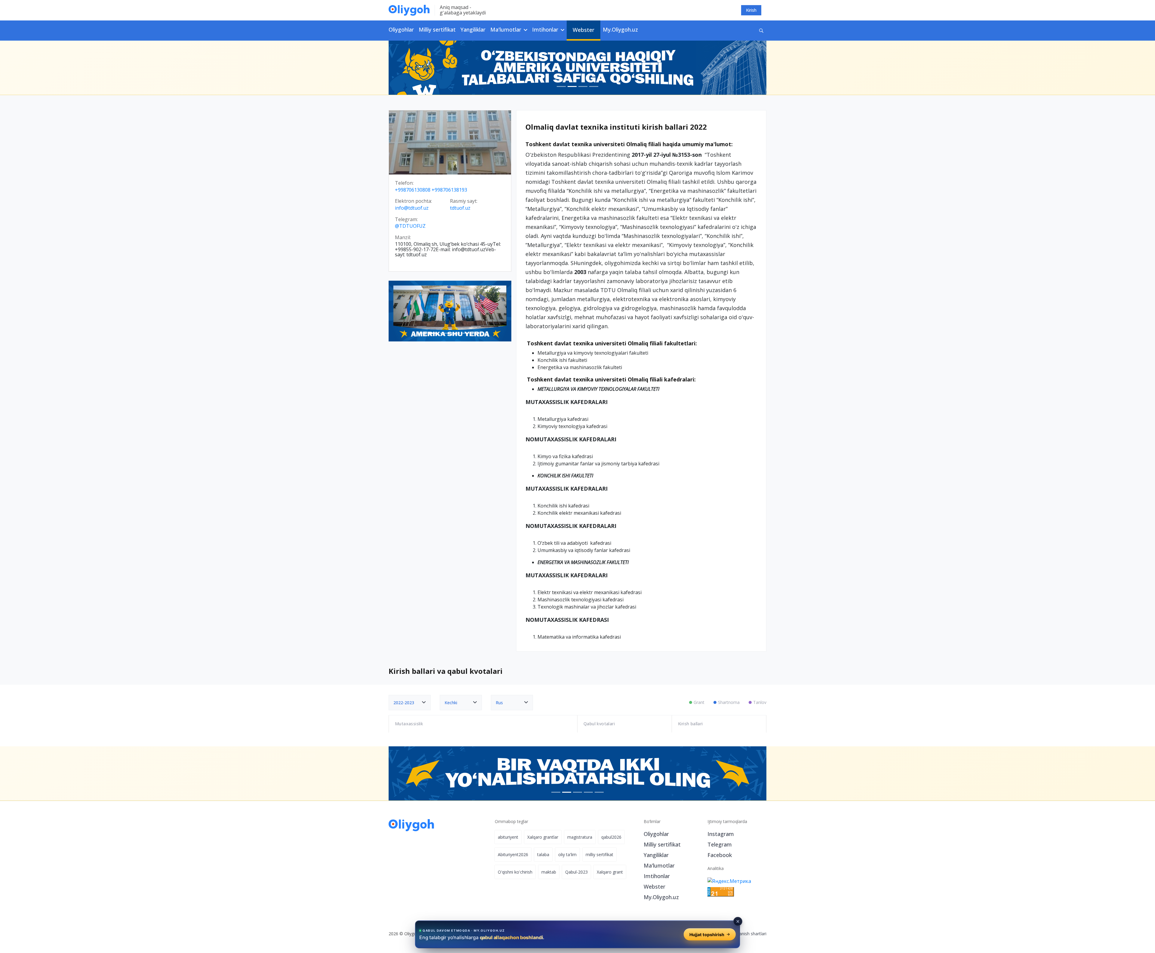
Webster (583, 29)
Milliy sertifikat (437, 29)
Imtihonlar (657, 876)
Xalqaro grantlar (542, 837)
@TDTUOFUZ (410, 226)
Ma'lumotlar (659, 865)
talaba (543, 854)
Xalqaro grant (610, 872)
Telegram (719, 844)
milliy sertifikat (599, 854)
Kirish (751, 10)
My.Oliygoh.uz (620, 29)
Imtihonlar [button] (546, 29)
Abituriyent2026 (513, 854)
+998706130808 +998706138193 (431, 190)
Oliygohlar (401, 29)
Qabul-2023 (576, 872)
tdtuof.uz (460, 208)
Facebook (719, 855)
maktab (548, 872)
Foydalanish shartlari (746, 933)
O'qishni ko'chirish (515, 872)
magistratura (579, 837)
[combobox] (410, 702)
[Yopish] (737, 921)
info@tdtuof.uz (412, 208)
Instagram (720, 833)
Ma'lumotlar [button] (506, 29)
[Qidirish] (761, 30)
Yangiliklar (472, 29)
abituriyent (508, 837)
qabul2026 (611, 837)
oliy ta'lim (567, 854)
